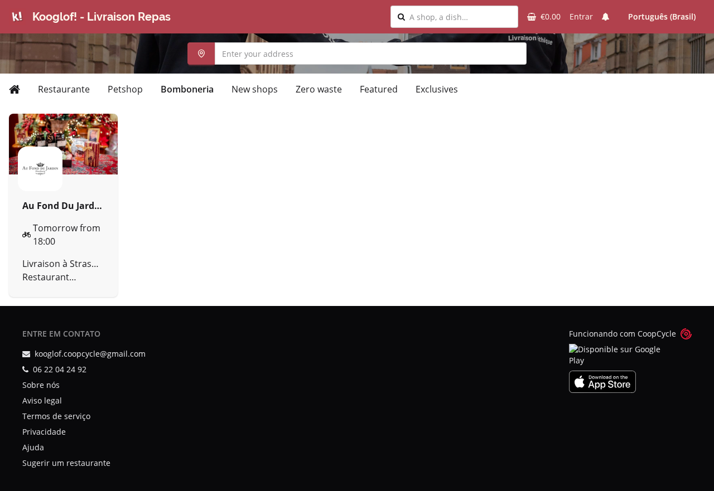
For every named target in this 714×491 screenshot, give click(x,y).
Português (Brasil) (662, 16)
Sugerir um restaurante (66, 463)
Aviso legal (42, 400)
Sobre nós (41, 385)
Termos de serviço (56, 416)
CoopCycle (657, 333)
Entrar (581, 16)
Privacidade (44, 431)
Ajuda (33, 447)
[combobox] (460, 16)
